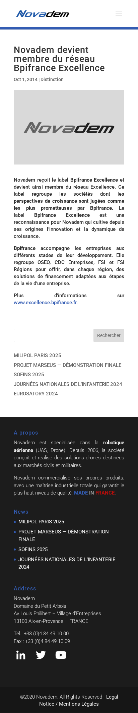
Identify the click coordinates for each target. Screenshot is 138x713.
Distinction (52, 79)
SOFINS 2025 (29, 375)
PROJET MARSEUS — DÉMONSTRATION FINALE (67, 365)
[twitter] (41, 657)
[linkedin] (21, 657)
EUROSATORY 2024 (36, 394)
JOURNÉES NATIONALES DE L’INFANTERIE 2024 (68, 384)
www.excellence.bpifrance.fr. (46, 303)
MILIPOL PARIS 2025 (37, 355)
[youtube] (61, 657)
